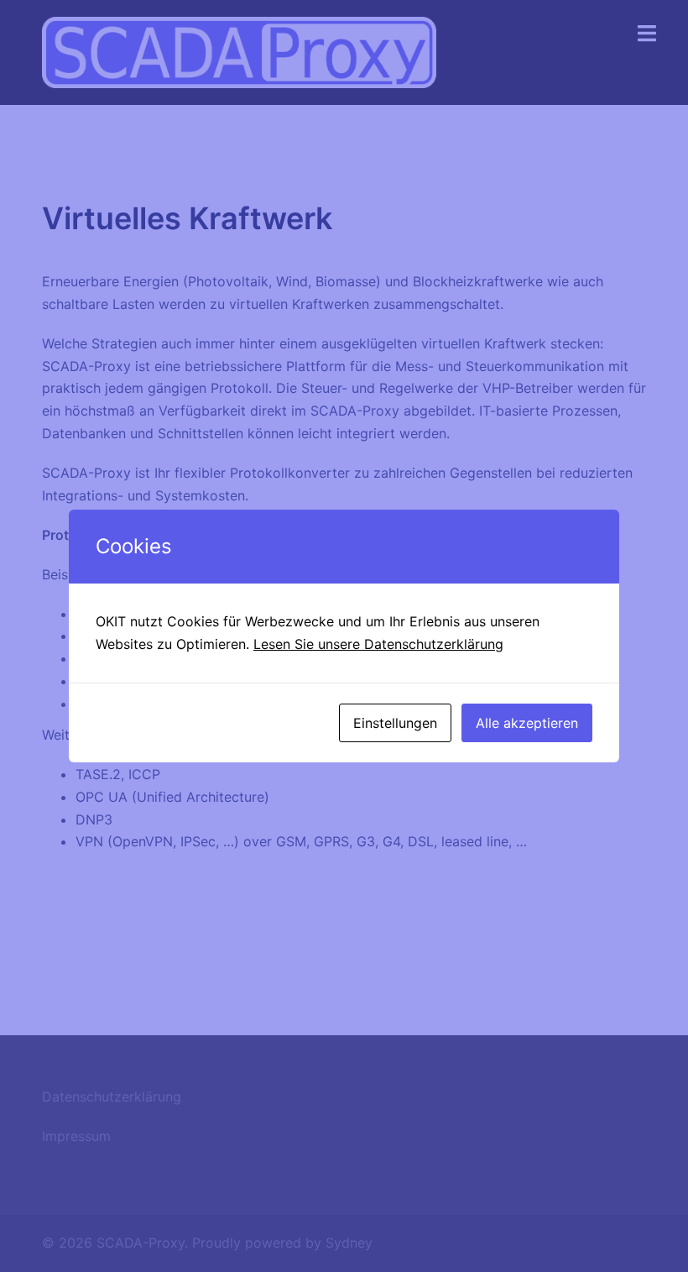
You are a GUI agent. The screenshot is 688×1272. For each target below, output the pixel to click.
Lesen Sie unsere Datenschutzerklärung (378, 644)
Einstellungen (395, 723)
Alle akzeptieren (527, 723)
